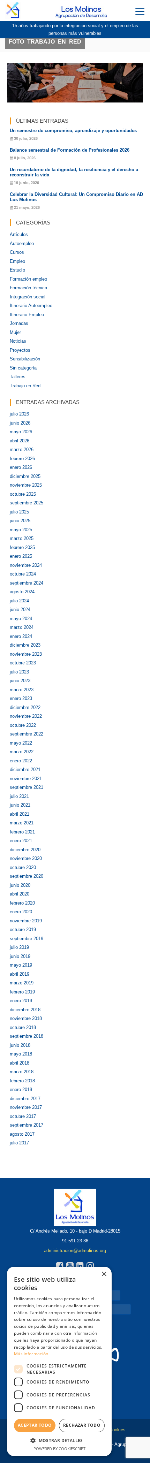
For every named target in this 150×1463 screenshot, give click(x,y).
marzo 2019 (21, 982)
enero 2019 (21, 1000)
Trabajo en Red (25, 385)
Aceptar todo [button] (35, 1425)
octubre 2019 (23, 929)
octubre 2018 (23, 1027)
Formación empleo (28, 279)
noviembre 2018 (26, 1018)
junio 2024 (20, 609)
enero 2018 (21, 1089)
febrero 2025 (22, 547)
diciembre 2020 (25, 849)
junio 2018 (20, 1045)
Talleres (17, 376)
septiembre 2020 (26, 876)
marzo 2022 (21, 751)
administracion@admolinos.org (75, 1250)
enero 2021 (21, 840)
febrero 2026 (22, 458)
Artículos (19, 234)
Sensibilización (25, 358)
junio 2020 (20, 885)
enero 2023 (21, 698)
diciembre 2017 (25, 1098)
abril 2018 (19, 1063)
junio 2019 (20, 956)
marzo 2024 (21, 627)
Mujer (15, 332)
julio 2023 (19, 672)
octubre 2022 (23, 725)
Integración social (27, 296)
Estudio (17, 270)
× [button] (103, 1274)
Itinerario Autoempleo (31, 305)
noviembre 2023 (26, 654)
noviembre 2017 (26, 1107)
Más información (31, 1354)
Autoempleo (22, 243)
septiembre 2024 (26, 583)
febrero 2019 (22, 992)
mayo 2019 (21, 965)
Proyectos (20, 350)
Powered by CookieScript (59, 1448)
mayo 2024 (21, 618)
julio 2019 (19, 947)
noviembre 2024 (26, 565)
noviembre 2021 (26, 778)
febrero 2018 (22, 1080)
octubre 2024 (23, 574)
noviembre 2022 (26, 716)
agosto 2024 (22, 591)
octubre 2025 (23, 494)
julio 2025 (19, 512)
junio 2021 (20, 805)
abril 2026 (19, 440)
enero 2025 (21, 556)
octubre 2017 (23, 1116)
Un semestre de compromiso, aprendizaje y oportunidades (73, 130)
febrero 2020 (22, 903)
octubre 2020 (23, 867)
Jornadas (19, 323)
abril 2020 (19, 894)
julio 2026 (19, 414)
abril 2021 (19, 814)
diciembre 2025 (25, 476)
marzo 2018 (21, 1071)
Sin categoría (23, 368)
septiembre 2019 (26, 938)
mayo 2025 (21, 529)
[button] (59, 1440)
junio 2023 (20, 680)
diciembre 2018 (25, 1009)
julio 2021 (19, 796)
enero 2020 (21, 911)
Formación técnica (28, 287)
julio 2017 (19, 1142)
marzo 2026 (21, 449)
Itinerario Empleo (27, 314)
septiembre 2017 (26, 1125)
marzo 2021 (21, 822)
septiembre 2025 (26, 502)
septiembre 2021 (26, 787)
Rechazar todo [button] (81, 1425)
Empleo (17, 261)
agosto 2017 (22, 1134)
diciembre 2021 (25, 769)
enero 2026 (21, 467)
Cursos (17, 252)
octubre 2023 (23, 662)
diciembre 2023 (25, 645)
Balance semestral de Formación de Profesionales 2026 (69, 150)
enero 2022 (21, 760)
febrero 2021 (22, 832)
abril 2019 (19, 974)
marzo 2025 (21, 538)
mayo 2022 (21, 743)
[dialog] (59, 1361)
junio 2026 (20, 423)
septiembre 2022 (26, 734)
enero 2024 (21, 636)
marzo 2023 (21, 689)
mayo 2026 (21, 431)
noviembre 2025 (26, 485)
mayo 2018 (21, 1054)
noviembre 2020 (26, 858)
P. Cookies (115, 1429)
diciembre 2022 (25, 707)
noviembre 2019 (26, 920)
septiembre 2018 (26, 1036)
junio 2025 (20, 520)
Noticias (18, 341)
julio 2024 (19, 600)
